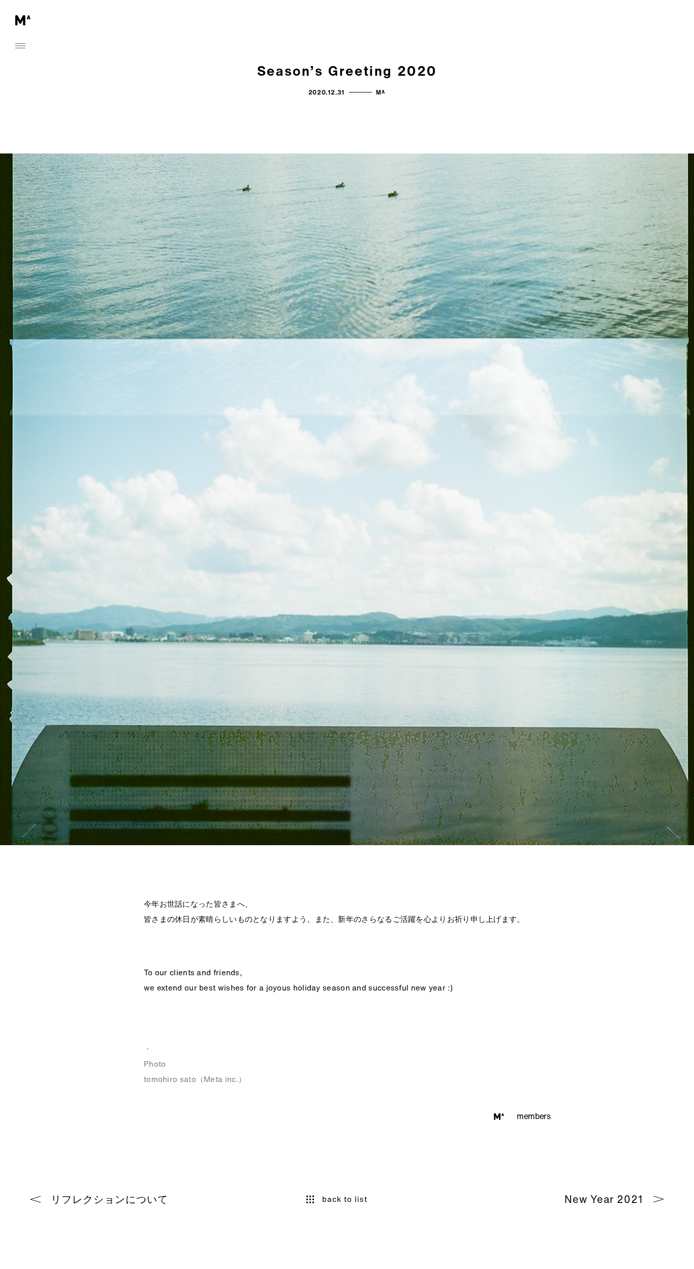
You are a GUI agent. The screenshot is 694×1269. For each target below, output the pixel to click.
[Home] (22, 20)
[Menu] (20, 45)
